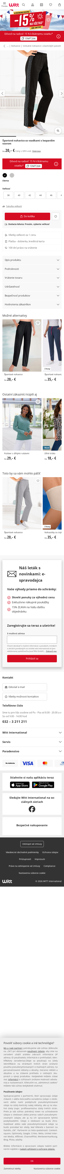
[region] (32, 1106)
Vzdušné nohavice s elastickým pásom (42, 45)
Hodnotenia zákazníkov (18, 304)
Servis (6, 742)
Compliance (49, 866)
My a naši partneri (13, 1048)
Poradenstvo (10, 751)
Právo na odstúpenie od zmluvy (24, 866)
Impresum (40, 859)
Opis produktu (13, 260)
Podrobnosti (12, 269)
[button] (4, 5)
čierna (5, 180)
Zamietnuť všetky (12, 1168)
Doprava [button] (36, 151)
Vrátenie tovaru (13, 277)
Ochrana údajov (50, 852)
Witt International (14, 732)
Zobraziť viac (51, 651)
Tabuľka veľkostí (14, 206)
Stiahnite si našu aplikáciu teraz (32, 777)
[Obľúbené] (50, 5)
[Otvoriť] (58, 36)
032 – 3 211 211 (14, 721)
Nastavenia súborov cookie (47, 1168)
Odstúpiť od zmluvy (32, 843)
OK (32, 1161)
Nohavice (15, 45)
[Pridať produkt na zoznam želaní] (55, 216)
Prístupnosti (25, 859)
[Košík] (59, 5)
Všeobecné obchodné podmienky (22, 852)
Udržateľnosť (12, 286)
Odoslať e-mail (19, 687)
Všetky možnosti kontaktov (23, 696)
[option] (4, 175)
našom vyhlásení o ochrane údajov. (37, 1149)
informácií (13, 1079)
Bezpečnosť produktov (17, 295)
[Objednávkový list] (41, 5)
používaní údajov (36, 1051)
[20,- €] (22, 345)
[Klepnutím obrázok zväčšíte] (58, 130)
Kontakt (7, 677)
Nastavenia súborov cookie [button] (32, 873)
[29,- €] (22, 424)
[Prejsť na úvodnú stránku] (14, 5)
